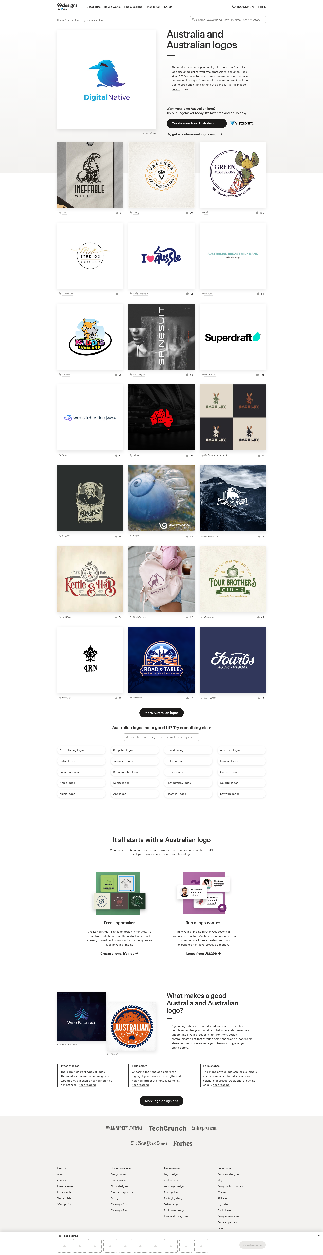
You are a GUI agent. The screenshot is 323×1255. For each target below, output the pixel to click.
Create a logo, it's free (117, 953)
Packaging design (174, 1198)
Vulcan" (114, 1053)
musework (137, 697)
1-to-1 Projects (118, 1180)
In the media (64, 1192)
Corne (64, 455)
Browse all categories (176, 1216)
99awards (223, 1192)
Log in (262, 6)
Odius (64, 212)
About (60, 1174)
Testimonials (64, 1198)
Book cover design (174, 1210)
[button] (319, 1235)
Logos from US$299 (201, 953)
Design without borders (230, 1186)
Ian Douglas (139, 374)
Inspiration (154, 6)
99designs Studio (120, 1204)
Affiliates (222, 1198)
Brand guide (171, 1192)
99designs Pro (119, 1210)
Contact (61, 1180)
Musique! (208, 293)
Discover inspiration (122, 1192)
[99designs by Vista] (67, 6)
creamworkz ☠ (211, 536)
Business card (172, 1180)
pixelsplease (67, 293)
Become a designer (228, 1174)
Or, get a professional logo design (193, 134)
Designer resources (228, 1216)
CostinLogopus (140, 616)
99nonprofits (64, 1204)
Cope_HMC (210, 697)
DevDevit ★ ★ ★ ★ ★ (215, 455)
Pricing (114, 1198)
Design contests (120, 1174)
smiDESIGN (210, 374)
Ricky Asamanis (140, 293)
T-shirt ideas (224, 1210)
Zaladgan (66, 697)
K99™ (136, 536)
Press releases (65, 1186)
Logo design (171, 1174)
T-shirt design (171, 1204)
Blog (220, 1180)
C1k (206, 212)
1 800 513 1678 (245, 6)
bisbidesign (151, 132)
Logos (85, 20)
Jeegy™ (65, 536)
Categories (94, 6)
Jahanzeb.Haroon (68, 1044)
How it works (112, 6)
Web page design (174, 1186)
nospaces (66, 374)
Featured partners (227, 1222)
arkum (136, 455)
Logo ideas (224, 1204)
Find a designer (133, 6)
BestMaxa (66, 616)
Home (60, 20)
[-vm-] (136, 212)
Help (220, 1228)
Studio (168, 6)
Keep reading (87, 1084)
